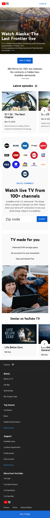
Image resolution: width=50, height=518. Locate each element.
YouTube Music (9, 490)
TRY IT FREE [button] (25, 60)
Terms (14, 507)
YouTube (7, 478)
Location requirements (12, 447)
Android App (8, 391)
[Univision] (15, 164)
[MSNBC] (25, 164)
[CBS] (15, 146)
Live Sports (8, 410)
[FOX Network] (25, 146)
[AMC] (6, 155)
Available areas (9, 441)
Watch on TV (8, 379)
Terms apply (25, 78)
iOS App (7, 385)
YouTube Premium (11, 484)
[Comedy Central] (25, 155)
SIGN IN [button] (42, 4)
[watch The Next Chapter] (19, 101)
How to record (9, 459)
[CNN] (15, 155)
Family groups (9, 453)
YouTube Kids (9, 496)
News (6, 416)
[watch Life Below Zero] (19, 334)
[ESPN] (43, 146)
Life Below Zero (14, 347)
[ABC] (6, 146)
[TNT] (25, 174)
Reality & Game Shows (12, 422)
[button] (44, 110)
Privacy (6, 507)
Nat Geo (8, 352)
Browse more (9, 428)
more (13, 50)
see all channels (25, 183)
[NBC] (34, 146)
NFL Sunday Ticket (10, 397)
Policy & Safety (26, 507)
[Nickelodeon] (43, 164)
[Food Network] (34, 155)
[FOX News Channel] (43, 155)
